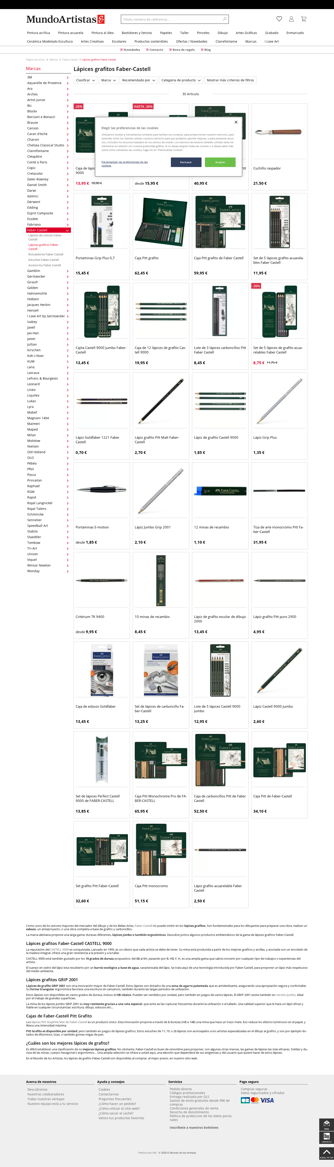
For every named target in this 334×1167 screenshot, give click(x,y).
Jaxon (31, 339)
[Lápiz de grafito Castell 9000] (220, 401)
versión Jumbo (286, 995)
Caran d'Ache (37, 134)
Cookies (104, 1089)
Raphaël (33, 486)
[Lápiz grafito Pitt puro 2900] (279, 581)
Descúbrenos (37, 1089)
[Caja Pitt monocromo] (161, 849)
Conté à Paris (37, 162)
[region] (168, 147)
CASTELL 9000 (59, 949)
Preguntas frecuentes (115, 1099)
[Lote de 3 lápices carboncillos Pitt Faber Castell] (220, 311)
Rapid (31, 497)
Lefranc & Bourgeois (42, 378)
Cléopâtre (34, 156)
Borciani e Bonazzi (41, 117)
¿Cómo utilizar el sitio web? (119, 1108)
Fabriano (34, 224)
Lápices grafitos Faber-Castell (43, 247)
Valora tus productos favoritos (121, 1118)
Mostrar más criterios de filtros (230, 80)
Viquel (32, 559)
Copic (31, 168)
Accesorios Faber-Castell (44, 265)
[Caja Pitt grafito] (161, 222)
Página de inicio (35, 59)
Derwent (33, 202)
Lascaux (33, 372)
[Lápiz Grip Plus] (279, 401)
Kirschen (34, 350)
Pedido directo (181, 1089)
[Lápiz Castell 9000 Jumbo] (279, 670)
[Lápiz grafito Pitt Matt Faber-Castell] (161, 401)
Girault (32, 282)
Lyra (30, 406)
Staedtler (34, 537)
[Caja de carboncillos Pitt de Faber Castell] (220, 760)
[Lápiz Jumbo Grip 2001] (161, 491)
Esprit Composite (40, 213)
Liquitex (33, 395)
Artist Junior (36, 100)
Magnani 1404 (38, 418)
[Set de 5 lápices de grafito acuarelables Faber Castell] (279, 311)
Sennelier (34, 520)
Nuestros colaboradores (45, 1094)
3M (29, 77)
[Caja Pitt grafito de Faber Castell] (220, 222)
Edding (32, 207)
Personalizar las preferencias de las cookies (125, 163)
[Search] (224, 19)
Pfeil (30, 469)
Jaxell (31, 327)
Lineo (31, 389)
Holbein (33, 299)
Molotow (33, 440)
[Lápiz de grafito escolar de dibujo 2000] (220, 581)
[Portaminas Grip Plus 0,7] (102, 222)
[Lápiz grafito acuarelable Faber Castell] (220, 849)
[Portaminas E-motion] (102, 491)
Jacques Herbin (38, 305)
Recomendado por (136, 80)
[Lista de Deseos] (279, 19)
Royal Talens (36, 508)
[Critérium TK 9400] (102, 581)
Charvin (33, 139)
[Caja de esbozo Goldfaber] (102, 670)
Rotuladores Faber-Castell (45, 254)
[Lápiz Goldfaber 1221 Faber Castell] (102, 401)
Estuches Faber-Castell (43, 260)
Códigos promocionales (187, 1093)
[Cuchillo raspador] (279, 132)
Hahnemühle (37, 293)
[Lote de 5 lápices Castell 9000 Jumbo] (220, 670)
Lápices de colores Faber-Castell (45, 237)
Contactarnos (109, 1094)
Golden (32, 288)
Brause (32, 122)
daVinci (32, 196)
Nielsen (33, 446)
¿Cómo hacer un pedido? (117, 1104)
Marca (106, 80)
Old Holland (36, 452)
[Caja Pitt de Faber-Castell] (279, 760)
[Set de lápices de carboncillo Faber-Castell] (161, 670)
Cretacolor (35, 173)
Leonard (33, 384)
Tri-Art (32, 548)
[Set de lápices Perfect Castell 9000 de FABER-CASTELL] (102, 760)
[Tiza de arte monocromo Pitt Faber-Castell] (279, 491)
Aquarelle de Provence (44, 83)
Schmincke (35, 514)
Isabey (32, 322)
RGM (31, 491)
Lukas (31, 401)
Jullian (32, 344)
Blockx (32, 111)
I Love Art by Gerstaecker (46, 316)
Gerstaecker (36, 276)
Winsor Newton (39, 565)
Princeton (34, 480)
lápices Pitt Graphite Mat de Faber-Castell (59, 1022)
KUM (31, 361)
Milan (31, 435)
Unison (32, 554)
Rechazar (186, 162)
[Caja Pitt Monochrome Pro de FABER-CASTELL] (161, 760)
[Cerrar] (236, 122)
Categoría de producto (179, 80)
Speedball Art (37, 525)
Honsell (33, 310)
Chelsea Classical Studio (45, 145)
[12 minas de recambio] (220, 491)
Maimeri (33, 423)
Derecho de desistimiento (189, 1112)
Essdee (32, 219)
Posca (31, 474)
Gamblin (33, 271)
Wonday (33, 571)
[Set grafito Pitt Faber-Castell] (102, 849)
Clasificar (83, 80)
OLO (30, 457)
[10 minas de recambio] (161, 581)
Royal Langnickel (39, 503)
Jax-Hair (33, 333)
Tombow (33, 542)
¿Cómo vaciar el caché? (116, 1113)
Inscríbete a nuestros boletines (194, 1127)
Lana (31, 367)
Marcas (53, 59)
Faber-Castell (70, 59)
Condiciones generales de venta (194, 1108)
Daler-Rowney (37, 179)
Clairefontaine (38, 151)
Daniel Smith (37, 185)
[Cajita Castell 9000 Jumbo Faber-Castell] (102, 311)
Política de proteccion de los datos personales (201, 1118)
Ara (29, 88)
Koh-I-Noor (35, 355)
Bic (29, 105)
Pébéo (32, 463)
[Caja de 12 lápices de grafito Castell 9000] (161, 311)
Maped (32, 429)
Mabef (32, 412)
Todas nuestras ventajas (46, 1099)
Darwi (31, 190)
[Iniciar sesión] (291, 19)
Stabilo (32, 531)
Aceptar (220, 162)
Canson (33, 128)
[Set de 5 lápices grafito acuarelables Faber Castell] (279, 222)
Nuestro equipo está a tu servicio (52, 1104)
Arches (32, 94)
